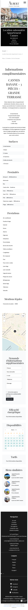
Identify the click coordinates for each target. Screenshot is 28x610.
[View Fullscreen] (4, 321)
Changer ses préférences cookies (11, 600)
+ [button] (4, 315)
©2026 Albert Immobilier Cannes (14, 596)
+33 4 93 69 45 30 (14, 548)
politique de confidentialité (13, 394)
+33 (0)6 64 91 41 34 (14, 550)
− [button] (4, 317)
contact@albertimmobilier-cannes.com (14, 541)
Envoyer (9, 399)
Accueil (4, 51)
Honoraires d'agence (20, 598)
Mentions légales (8, 598)
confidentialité (6, 605)
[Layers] (23, 315)
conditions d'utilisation (16, 605)
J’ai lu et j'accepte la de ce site (13, 394)
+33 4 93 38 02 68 (14, 539)
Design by (25, 601)
